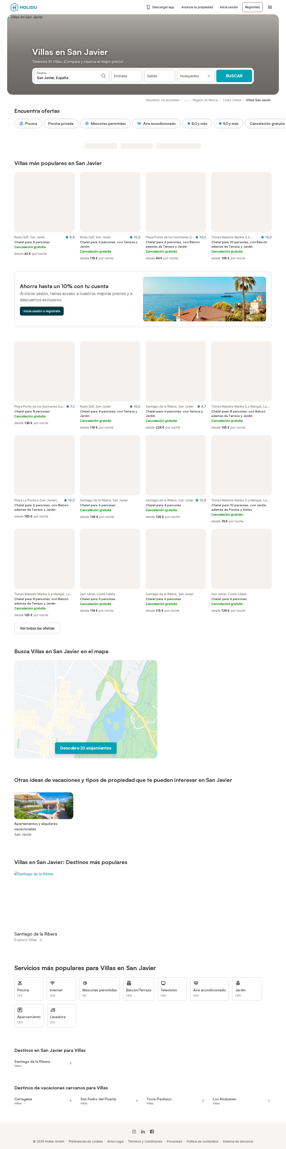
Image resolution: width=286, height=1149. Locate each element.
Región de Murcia (205, 100)
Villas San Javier (258, 100)
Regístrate (252, 7)
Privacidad (174, 1141)
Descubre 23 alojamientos (85, 748)
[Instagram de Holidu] (134, 1132)
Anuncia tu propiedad (197, 7)
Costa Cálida (232, 100)
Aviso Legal (115, 1141)
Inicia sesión (229, 7)
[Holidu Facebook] (152, 1132)
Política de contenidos (202, 1141)
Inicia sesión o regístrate (41, 311)
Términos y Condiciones (145, 1141)
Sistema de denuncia (238, 1141)
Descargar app (163, 7)
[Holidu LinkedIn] (143, 1132)
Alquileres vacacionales (162, 100)
